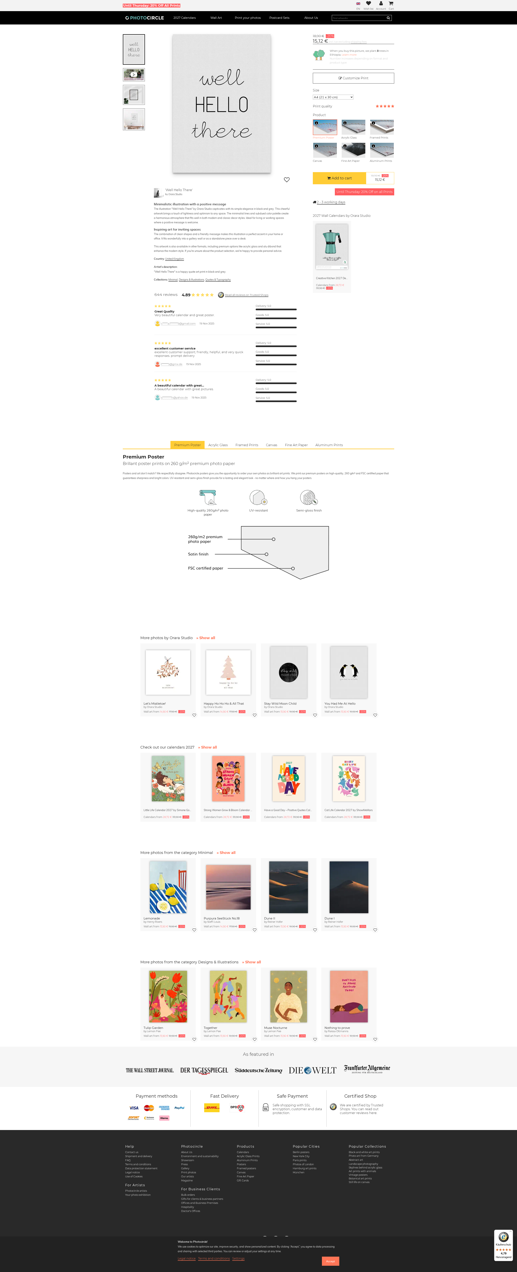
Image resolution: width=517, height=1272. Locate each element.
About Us (186, 1152)
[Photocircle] (144, 18)
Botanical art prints (360, 1178)
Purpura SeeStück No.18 (222, 918)
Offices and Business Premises (199, 1202)
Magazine (187, 1180)
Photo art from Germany (363, 1155)
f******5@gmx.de (171, 364)
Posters (241, 1164)
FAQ (127, 1160)
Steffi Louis (213, 921)
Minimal (173, 279)
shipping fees (359, 41)
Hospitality (187, 1206)
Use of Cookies (134, 1176)
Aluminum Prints (247, 1160)
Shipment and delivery (138, 1156)
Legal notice (132, 1172)
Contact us (131, 1152)
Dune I (330, 918)
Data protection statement (141, 1168)
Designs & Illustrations (191, 279)
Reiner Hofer (275, 921)
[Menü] (510, 1232)
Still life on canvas (359, 1182)
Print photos (188, 1172)
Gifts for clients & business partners (202, 1198)
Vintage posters (358, 1174)
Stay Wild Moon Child (280, 703)
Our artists (187, 1176)
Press (184, 1164)
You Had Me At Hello (340, 703)
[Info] (316, 123)
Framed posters (246, 1168)
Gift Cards (243, 1180)
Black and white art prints (364, 1152)
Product (319, 115)
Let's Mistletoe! (155, 703)
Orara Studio (175, 194)
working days (331, 202)
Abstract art (356, 1159)
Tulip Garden (153, 1028)
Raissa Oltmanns (338, 1031)
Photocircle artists (136, 1190)
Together (210, 1028)
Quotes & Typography (218, 279)
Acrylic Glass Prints (248, 1156)
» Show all (205, 638)
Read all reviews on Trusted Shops (246, 295)
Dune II (269, 918)
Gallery (185, 1168)
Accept (330, 1261)
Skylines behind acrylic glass (365, 1167)
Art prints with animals (362, 1171)
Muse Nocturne (275, 1028)
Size (316, 90)
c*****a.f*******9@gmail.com (178, 323)
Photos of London (303, 1164)
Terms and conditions (138, 1164)
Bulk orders (188, 1194)
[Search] (388, 17)
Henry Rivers (154, 921)
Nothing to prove (337, 1028)
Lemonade (152, 918)
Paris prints (300, 1160)
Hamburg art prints (304, 1168)
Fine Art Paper (245, 1176)
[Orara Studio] (159, 193)
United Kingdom (174, 258)
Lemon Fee (154, 1031)
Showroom (187, 1160)
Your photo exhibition (138, 1194)
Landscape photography (363, 1163)
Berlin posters (301, 1152)
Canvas (241, 1172)
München (298, 1172)
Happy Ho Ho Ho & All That (224, 703)
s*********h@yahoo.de (174, 397)
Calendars (243, 1152)
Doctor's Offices (190, 1211)
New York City (301, 1156)
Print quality (322, 106)
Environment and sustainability (200, 1156)
